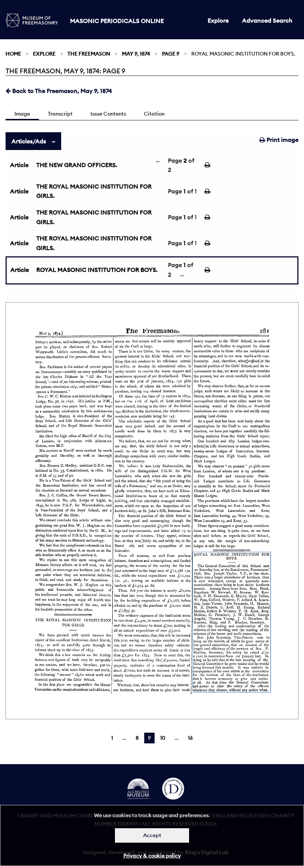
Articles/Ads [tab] (28, 141)
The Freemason (88, 53)
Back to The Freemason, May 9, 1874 (61, 90)
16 (190, 738)
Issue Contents (108, 113)
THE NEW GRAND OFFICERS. (76, 165)
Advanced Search (267, 20)
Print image (281, 139)
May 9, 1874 (136, 53)
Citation (154, 113)
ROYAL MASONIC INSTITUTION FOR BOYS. (97, 269)
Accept (152, 835)
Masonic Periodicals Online (117, 20)
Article (19, 165)
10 (162, 738)
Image (22, 113)
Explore (218, 20)
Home (13, 53)
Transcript (60, 113)
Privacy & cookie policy (152, 855)
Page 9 (170, 53)
